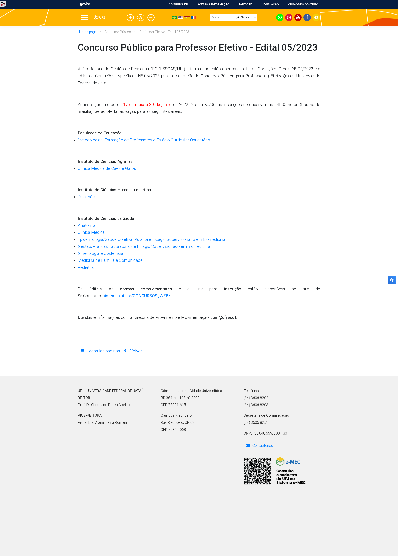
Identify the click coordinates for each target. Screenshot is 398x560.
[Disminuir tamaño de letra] (152, 17)
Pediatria (86, 267)
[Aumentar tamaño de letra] (131, 17)
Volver (135, 350)
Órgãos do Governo (303, 4)
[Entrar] (3, 3)
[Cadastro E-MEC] (275, 471)
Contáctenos (262, 445)
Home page (88, 32)
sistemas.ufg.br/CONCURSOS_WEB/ (136, 295)
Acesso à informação (213, 4)
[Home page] (99, 17)
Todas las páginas (103, 350)
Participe (245, 4)
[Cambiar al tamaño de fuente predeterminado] (141, 17)
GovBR (85, 4)
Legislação (270, 4)
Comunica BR (178, 4)
